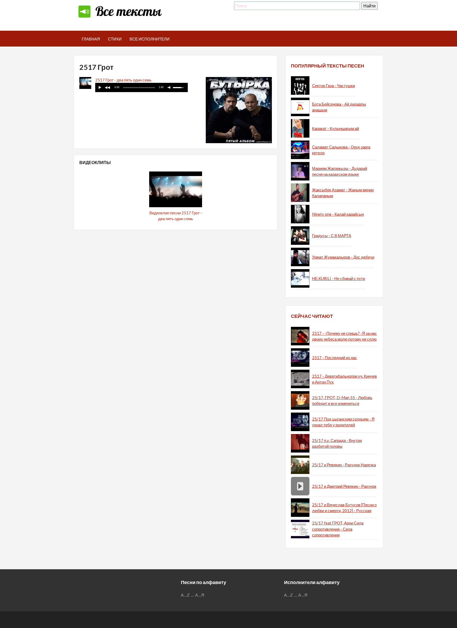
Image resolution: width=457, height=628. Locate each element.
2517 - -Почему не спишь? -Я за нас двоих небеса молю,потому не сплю (344, 336)
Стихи (115, 39)
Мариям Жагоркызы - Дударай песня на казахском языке (339, 171)
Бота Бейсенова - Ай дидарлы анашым (339, 107)
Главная (91, 39)
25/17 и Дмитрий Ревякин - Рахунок (344, 486)
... (192, 595)
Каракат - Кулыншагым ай (335, 128)
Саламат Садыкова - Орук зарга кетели (341, 149)
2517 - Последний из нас (334, 357)
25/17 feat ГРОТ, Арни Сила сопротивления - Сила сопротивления (337, 529)
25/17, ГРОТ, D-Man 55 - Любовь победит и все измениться (342, 400)
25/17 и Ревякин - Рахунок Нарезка (344, 464)
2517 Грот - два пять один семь (123, 80)
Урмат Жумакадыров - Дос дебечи (343, 257)
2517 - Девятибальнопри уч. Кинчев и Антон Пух (344, 379)
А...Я (199, 595)
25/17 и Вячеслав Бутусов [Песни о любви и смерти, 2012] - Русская (344, 507)
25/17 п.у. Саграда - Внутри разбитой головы (337, 443)
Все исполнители (150, 39)
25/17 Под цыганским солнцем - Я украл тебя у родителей (343, 422)
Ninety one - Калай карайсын (338, 214)
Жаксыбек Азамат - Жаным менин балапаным (343, 192)
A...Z (185, 595)
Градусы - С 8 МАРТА (331, 235)
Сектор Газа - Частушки (333, 85)
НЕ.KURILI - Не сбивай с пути (338, 278)
